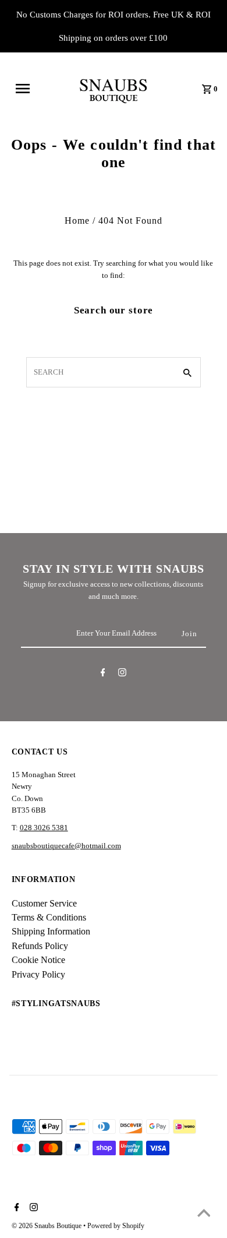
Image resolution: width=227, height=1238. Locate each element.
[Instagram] (122, 674)
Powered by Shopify (115, 1226)
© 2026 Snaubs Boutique (47, 1226)
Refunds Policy (40, 946)
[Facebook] (103, 674)
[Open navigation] (27, 88)
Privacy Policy (38, 974)
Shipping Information (51, 931)
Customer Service (44, 903)
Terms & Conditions (49, 917)
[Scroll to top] (203, 1214)
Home (77, 220)
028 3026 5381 (44, 828)
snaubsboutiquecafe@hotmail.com (66, 846)
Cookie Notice (38, 960)
